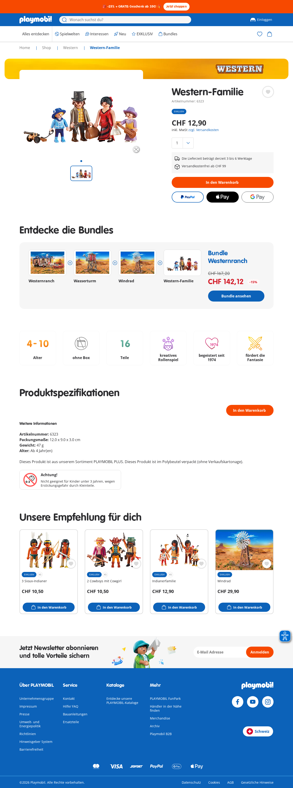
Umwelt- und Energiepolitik (30, 724)
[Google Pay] (257, 197)
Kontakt (69, 698)
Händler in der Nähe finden (166, 708)
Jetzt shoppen (176, 6)
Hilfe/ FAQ (70, 706)
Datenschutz (191, 782)
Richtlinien (27, 734)
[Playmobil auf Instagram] (268, 702)
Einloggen (264, 19)
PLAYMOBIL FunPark (165, 698)
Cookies (214, 782)
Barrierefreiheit (31, 749)
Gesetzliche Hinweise (257, 782)
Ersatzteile (71, 722)
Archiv (155, 726)
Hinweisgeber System (35, 741)
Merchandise (160, 718)
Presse (24, 714)
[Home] (35, 19)
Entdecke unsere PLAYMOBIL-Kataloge (122, 700)
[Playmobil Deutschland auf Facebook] (237, 702)
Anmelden (259, 652)
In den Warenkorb (222, 182)
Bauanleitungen (75, 714)
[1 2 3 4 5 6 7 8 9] (223, 142)
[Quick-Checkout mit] (188, 197)
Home (25, 47)
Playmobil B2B (161, 734)
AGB (230, 782)
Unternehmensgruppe (36, 698)
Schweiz (262, 731)
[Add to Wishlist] (268, 91)
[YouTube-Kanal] (252, 702)
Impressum (28, 706)
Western (71, 47)
